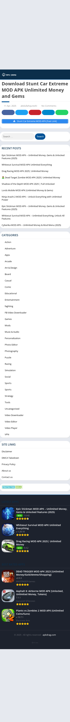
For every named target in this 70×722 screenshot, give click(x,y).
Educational (11, 293)
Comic (8, 286)
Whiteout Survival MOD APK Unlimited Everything (27, 164)
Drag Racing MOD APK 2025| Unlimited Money (25, 171)
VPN (7, 434)
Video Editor (11, 421)
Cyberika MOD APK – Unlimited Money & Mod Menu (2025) (31, 225)
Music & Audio (12, 331)
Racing (8, 363)
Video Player (11, 427)
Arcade (8, 261)
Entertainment (12, 299)
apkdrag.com (49, 634)
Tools (7, 402)
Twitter (21, 112)
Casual (8, 280)
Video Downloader (14, 415)
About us (6, 470)
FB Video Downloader (16, 312)
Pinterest (35, 112)
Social (8, 376)
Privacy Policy (8, 464)
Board (8, 274)
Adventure (10, 248)
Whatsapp (61, 112)
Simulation (10, 370)
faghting (9, 306)
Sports (8, 383)
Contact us (7, 477)
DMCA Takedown (10, 457)
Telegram (48, 112)
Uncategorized (12, 408)
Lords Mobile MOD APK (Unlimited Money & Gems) (27, 190)
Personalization (12, 338)
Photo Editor (11, 344)
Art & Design (11, 267)
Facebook (8, 112)
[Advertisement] (35, 35)
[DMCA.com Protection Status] (12, 488)
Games (8, 319)
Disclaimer (7, 451)
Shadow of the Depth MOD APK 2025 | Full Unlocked (28, 183)
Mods (8, 325)
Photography (11, 351)
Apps (7, 254)
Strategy (9, 395)
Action (8, 242)
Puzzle (8, 357)
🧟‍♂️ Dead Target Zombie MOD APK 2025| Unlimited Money (31, 177)
